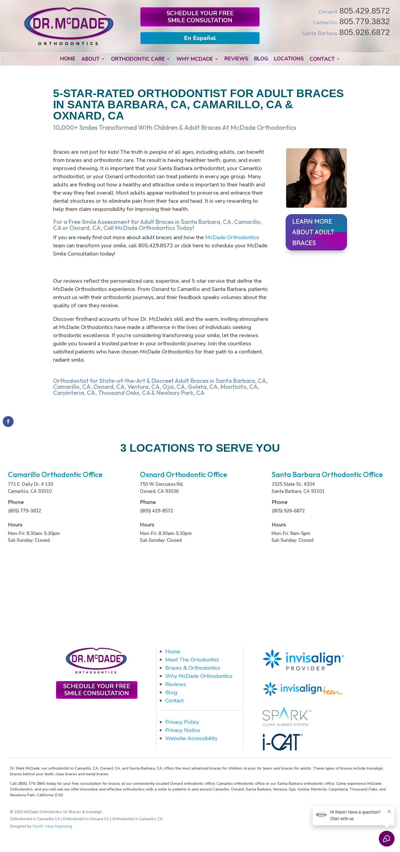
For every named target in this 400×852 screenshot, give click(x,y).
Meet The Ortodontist (192, 659)
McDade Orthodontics (232, 237)
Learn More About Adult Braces (313, 232)
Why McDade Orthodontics (198, 676)
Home (172, 651)
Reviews (175, 684)
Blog (171, 692)
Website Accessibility (191, 738)
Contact (174, 700)
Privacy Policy (182, 722)
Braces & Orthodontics (192, 668)
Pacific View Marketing (52, 826)
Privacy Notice (182, 730)
